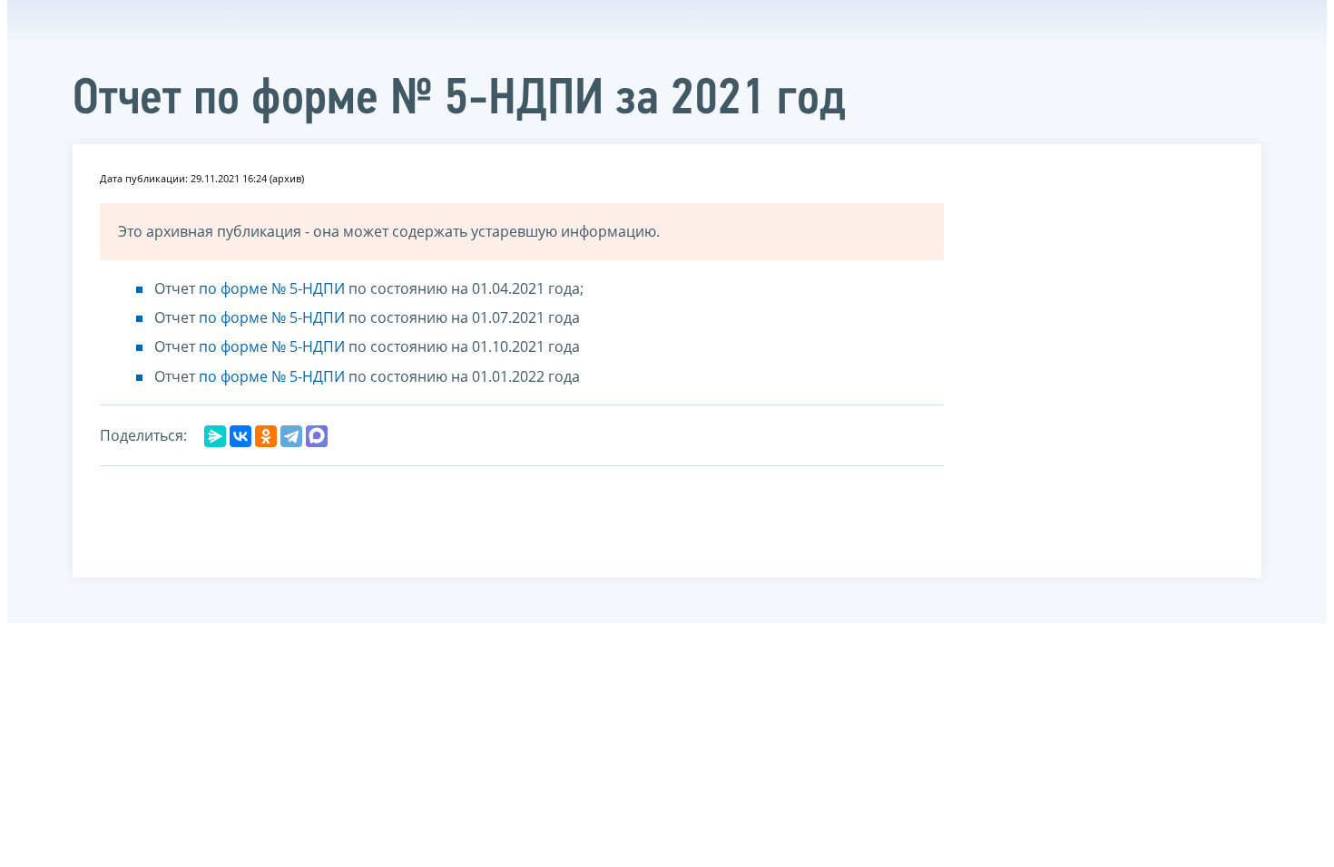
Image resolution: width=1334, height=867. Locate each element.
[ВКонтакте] (240, 436)
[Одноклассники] (266, 436)
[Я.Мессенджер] (215, 436)
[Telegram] (291, 436)
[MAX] (317, 436)
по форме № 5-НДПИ (272, 288)
